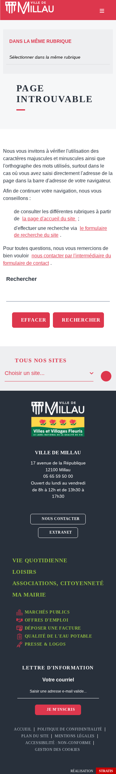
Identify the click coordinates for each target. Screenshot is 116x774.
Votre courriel (58, 679)
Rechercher (21, 279)
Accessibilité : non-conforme (58, 743)
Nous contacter (60, 519)
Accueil (22, 729)
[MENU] (101, 11)
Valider (106, 376)
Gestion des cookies (58, 749)
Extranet (60, 532)
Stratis (106, 771)
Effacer (34, 319)
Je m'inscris (60, 709)
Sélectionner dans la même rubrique (44, 57)
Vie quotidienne (39, 560)
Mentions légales (75, 736)
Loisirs (24, 572)
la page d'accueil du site (49, 218)
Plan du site (35, 736)
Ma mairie (29, 595)
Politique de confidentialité (69, 729)
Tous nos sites (41, 360)
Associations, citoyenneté (58, 583)
